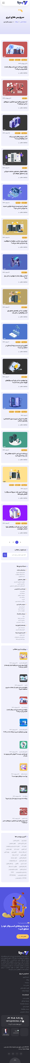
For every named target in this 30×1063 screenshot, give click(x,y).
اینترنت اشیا (16, 849)
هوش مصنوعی (21, 579)
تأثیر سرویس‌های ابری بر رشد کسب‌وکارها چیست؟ (18, 138)
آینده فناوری (22, 576)
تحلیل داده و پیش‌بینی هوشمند (13, 846)
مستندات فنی (21, 627)
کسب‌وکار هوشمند (13, 860)
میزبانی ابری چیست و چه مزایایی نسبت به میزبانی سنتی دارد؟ (15, 207)
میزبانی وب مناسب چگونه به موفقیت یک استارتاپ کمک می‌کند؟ (15, 242)
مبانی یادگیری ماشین (22, 843)
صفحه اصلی (23, 22)
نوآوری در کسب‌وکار (13, 866)
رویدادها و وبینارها (20, 639)
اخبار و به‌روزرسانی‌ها (20, 633)
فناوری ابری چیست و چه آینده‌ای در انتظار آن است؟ (16, 347)
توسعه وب (22, 593)
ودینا (27, 1049)
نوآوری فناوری (23, 855)
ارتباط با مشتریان (20, 622)
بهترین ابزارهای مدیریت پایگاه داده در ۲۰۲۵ (15, 732)
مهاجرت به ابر (17, 59)
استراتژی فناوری (23, 869)
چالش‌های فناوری (22, 866)
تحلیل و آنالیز (21, 620)
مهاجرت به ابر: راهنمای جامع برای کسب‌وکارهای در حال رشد (17, 312)
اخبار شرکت (22, 635)
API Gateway (13, 875)
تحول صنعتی (9, 849)
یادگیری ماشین (21, 584)
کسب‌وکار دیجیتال (22, 852)
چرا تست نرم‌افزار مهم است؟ (19, 776)
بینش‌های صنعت (21, 570)
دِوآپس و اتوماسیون (20, 601)
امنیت (23, 599)
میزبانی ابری (11, 59)
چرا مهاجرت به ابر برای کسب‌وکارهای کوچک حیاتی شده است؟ (16, 381)
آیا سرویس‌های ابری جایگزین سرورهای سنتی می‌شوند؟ (15, 103)
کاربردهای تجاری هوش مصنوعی (17, 586)
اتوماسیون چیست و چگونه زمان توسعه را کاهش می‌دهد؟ (15, 666)
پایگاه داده (22, 597)
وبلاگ (16, 22)
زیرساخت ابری (24, 59)
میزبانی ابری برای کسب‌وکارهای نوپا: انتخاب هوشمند (16, 528)
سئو (24, 616)
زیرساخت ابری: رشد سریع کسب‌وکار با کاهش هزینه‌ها (16, 493)
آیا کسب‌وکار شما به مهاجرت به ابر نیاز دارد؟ (15, 277)
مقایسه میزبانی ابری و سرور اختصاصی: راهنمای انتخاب (15, 420)
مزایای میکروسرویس (22, 875)
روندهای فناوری (9, 863)
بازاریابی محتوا (21, 618)
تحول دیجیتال (14, 858)
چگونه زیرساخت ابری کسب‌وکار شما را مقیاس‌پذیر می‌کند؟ (16, 68)
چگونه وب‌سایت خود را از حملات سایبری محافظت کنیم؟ (16, 688)
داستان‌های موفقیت (20, 574)
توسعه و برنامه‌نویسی (19, 589)
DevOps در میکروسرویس (20, 878)
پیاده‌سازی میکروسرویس (21, 872)
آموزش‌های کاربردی (20, 630)
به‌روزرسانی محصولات (20, 637)
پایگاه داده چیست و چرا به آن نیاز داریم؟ (16, 798)
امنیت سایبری (23, 863)
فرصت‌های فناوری (22, 860)
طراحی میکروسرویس (13, 869)
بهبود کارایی (6, 852)
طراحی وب (22, 591)
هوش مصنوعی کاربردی (19, 582)
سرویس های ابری (21, 604)
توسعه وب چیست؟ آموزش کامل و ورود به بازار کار (15, 755)
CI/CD (12, 872)
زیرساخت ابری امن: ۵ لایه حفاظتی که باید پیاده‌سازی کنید (16, 455)
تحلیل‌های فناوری (22, 858)
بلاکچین (16, 863)
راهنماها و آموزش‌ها (20, 625)
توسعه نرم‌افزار (21, 595)
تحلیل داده (24, 846)
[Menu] (3, 3)
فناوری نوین (14, 852)
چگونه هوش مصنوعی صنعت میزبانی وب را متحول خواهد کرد (15, 172)
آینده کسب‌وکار (15, 855)
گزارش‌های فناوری (20, 572)
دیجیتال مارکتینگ (21, 614)
